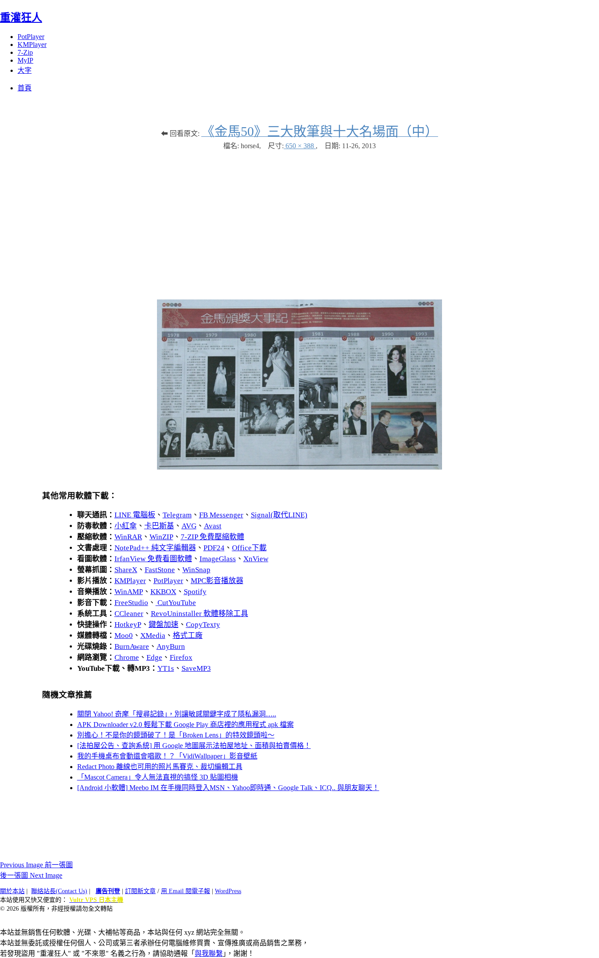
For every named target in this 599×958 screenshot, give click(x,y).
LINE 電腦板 (134, 515)
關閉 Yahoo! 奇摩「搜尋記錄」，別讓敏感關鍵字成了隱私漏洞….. (176, 714)
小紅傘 (125, 526)
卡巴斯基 (159, 526)
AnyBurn (171, 646)
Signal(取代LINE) (279, 515)
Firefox (181, 657)
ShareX (125, 570)
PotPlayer (31, 36)
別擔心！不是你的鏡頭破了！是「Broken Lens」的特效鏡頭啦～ (176, 735)
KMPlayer (32, 44)
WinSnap (196, 570)
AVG (189, 526)
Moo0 (123, 635)
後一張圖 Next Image (31, 875)
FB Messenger (221, 515)
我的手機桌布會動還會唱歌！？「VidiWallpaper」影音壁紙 (167, 756)
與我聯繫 (209, 953)
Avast (212, 526)
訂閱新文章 (140, 891)
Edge (154, 657)
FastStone (160, 570)
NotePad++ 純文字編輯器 (155, 548)
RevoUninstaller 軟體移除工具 (199, 613)
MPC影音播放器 (217, 581)
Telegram (177, 515)
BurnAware (131, 646)
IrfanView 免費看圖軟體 (153, 559)
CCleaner (128, 613)
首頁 (25, 88)
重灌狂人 (21, 17)
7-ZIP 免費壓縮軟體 (212, 537)
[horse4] (299, 467)
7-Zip (25, 52)
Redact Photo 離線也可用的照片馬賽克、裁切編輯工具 (159, 766)
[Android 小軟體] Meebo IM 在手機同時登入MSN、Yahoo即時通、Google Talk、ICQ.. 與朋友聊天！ (228, 787)
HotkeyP (127, 624)
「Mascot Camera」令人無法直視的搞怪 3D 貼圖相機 (157, 777)
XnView (255, 559)
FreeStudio (131, 602)
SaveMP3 (196, 668)
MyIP (25, 60)
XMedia (152, 635)
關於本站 (12, 891)
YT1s (165, 668)
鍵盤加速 (163, 624)
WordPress (228, 891)
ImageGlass (218, 559)
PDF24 (214, 548)
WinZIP (161, 537)
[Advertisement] (299, 220)
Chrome (126, 657)
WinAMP (128, 592)
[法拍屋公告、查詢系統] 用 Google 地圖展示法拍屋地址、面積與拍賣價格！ (194, 745)
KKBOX (163, 592)
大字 (25, 70)
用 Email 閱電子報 (185, 891)
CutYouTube (176, 602)
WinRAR (128, 537)
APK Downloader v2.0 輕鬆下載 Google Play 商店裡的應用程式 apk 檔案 (185, 724)
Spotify (195, 592)
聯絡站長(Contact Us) (59, 891)
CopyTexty (203, 624)
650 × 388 (300, 146)
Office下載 (249, 548)
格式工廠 (188, 635)
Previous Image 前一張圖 (36, 865)
